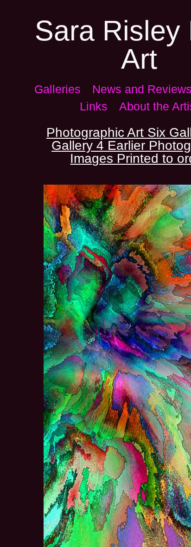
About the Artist (139, 106)
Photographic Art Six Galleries (114, 132)
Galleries (54, 89)
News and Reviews (124, 89)
